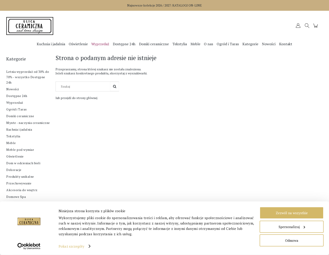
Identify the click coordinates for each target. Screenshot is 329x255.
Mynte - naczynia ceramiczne (28, 123)
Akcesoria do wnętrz (22, 190)
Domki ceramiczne (20, 116)
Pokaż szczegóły (71, 246)
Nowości (12, 89)
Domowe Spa (16, 196)
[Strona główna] (45, 26)
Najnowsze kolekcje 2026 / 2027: (164, 5)
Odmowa (291, 240)
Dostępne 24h (16, 96)
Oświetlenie (15, 156)
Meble (11, 143)
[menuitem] (51, 44)
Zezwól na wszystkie (292, 213)
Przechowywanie (18, 183)
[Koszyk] (316, 28)
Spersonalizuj (289, 226)
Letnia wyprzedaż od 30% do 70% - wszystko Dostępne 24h (27, 76)
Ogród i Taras (16, 109)
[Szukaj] (114, 86)
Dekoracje (13, 170)
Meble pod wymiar (20, 149)
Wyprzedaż (14, 102)
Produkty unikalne (20, 176)
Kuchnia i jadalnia (19, 129)
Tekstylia (13, 136)
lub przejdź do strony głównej (76, 98)
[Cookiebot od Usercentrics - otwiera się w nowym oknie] (29, 246)
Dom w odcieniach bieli (23, 163)
